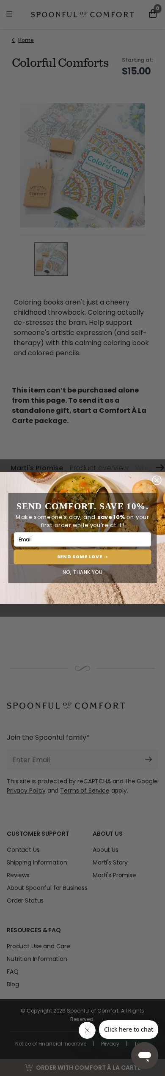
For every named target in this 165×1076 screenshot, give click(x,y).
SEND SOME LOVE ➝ (82, 557)
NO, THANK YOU (83, 572)
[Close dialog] (157, 480)
